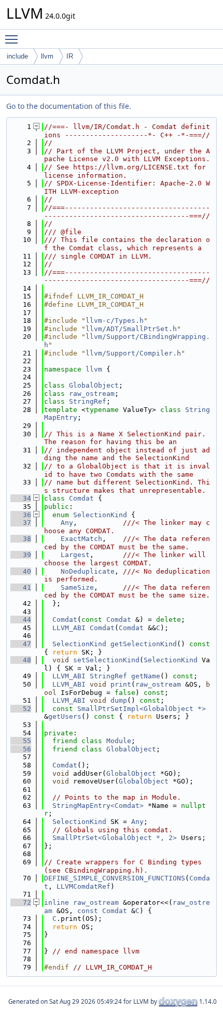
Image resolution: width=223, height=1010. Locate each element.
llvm (47, 56)
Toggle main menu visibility (13, 39)
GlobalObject (94, 385)
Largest (75, 555)
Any (67, 523)
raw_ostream (92, 393)
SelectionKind (100, 515)
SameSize (77, 587)
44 (20, 619)
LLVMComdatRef (83, 886)
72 (20, 902)
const (87, 911)
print (120, 684)
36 (20, 515)
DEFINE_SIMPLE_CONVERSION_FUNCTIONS (114, 878)
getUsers (64, 716)
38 (20, 539)
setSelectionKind (106, 660)
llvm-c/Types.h (115, 320)
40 (20, 571)
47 (20, 644)
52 (20, 709)
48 (20, 660)
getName (145, 676)
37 (20, 523)
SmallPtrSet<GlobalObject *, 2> (114, 838)
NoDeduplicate (88, 571)
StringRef (87, 401)
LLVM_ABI (69, 628)
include (17, 56)
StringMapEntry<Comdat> (98, 805)
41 (20, 587)
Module (118, 741)
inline (56, 902)
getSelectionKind (143, 644)
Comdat (81, 498)
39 (20, 555)
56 (20, 749)
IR (69, 56)
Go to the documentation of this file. (68, 106)
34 (20, 498)
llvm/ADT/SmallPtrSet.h (131, 329)
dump (118, 700)
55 (20, 741)
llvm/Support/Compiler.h (133, 353)
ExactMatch (81, 539)
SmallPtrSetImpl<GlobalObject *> (141, 709)
